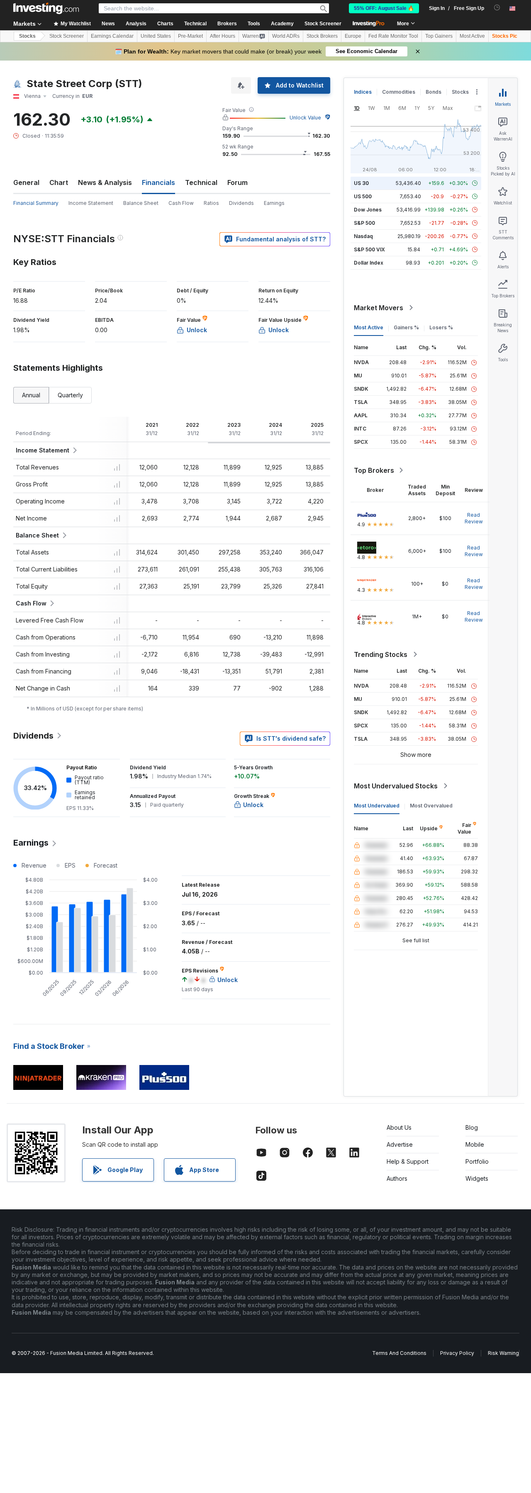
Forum (237, 182)
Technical (201, 182)
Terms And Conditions (399, 1353)
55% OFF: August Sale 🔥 (384, 8)
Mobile (474, 1144)
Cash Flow (181, 203)
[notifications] (497, 8)
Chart (58, 182)
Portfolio (477, 1161)
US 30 (361, 183)
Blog (471, 1127)
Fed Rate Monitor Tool (393, 36)
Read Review (474, 518)
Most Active (472, 36)
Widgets (476, 1178)
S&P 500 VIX (369, 249)
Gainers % (406, 327)
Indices (363, 92)
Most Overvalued (431, 805)
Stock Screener (322, 24)
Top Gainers (439, 36)
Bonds (433, 92)
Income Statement (90, 203)
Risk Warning (503, 1353)
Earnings (274, 203)
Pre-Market (190, 36)
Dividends (241, 203)
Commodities (398, 92)
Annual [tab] (31, 395)
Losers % (441, 327)
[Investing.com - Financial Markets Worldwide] (46, 8)
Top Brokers (374, 470)
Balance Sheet (140, 203)
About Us (399, 1127)
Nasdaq (363, 236)
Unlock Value (305, 117)
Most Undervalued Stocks (396, 786)
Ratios (211, 203)
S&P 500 (364, 223)
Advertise (400, 1144)
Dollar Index (368, 263)
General (26, 182)
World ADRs (286, 36)
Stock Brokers (322, 36)
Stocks (27, 36)
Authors (397, 1178)
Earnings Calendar (112, 36)
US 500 (363, 196)
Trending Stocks (380, 654)
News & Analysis (105, 182)
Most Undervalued (376, 805)
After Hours (222, 36)
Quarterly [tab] (70, 395)
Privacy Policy (457, 1353)
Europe (353, 36)
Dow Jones (368, 210)
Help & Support (408, 1161)
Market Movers (378, 308)
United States (156, 36)
